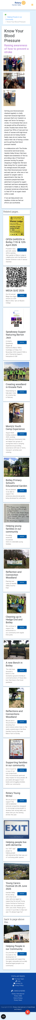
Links (18, 981)
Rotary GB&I (18, 996)
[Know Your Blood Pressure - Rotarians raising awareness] (9, 98)
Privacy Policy (18, 985)
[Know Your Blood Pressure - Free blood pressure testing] (14, 80)
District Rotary (18, 998)
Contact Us (18, 983)
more (21, 250)
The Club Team (19, 979)
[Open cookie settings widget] (3, 1016)
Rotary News (18, 1000)
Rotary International (18, 994)
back (22, 953)
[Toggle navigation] (32, 4)
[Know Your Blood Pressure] (14, 63)
